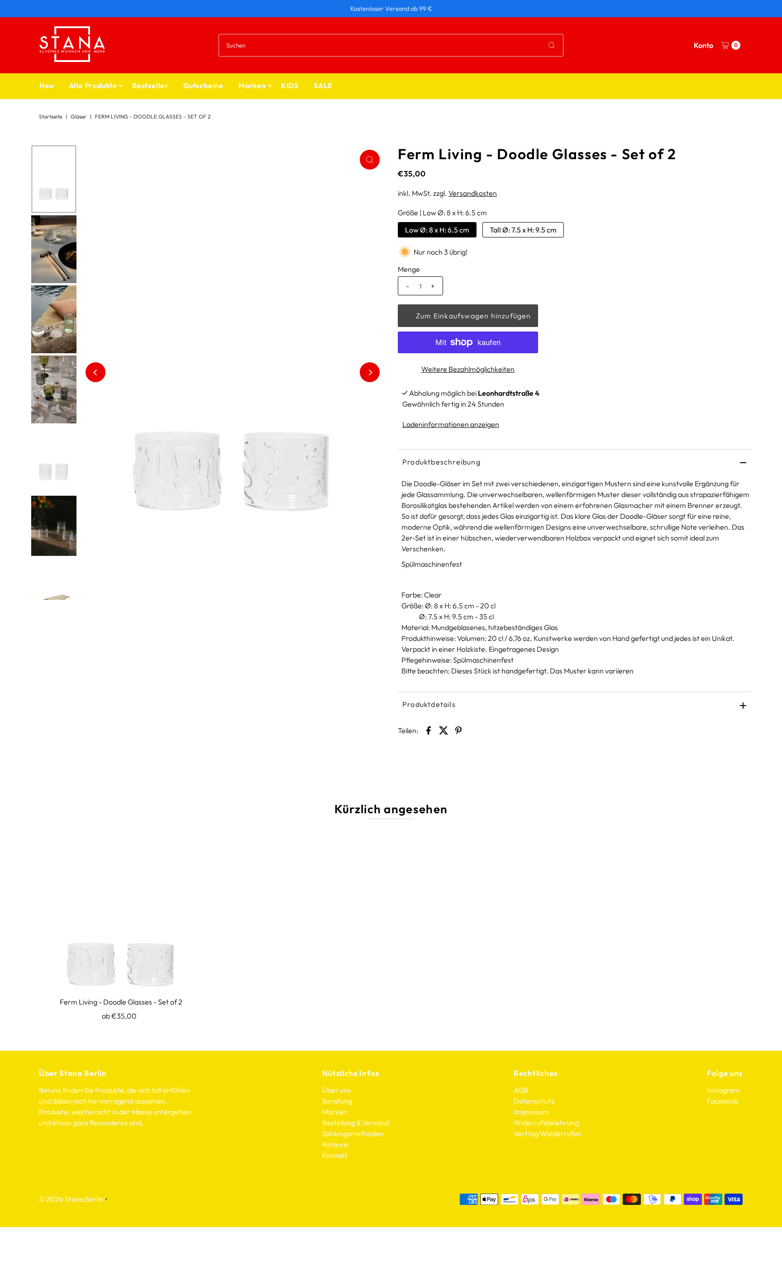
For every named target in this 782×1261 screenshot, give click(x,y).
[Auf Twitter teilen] (443, 729)
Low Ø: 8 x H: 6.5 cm (437, 229)
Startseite (50, 116)
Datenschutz (534, 1100)
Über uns (336, 1090)
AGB (521, 1090)
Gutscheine (203, 85)
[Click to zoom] (370, 160)
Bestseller (150, 85)
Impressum (531, 1111)
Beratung (337, 1100)
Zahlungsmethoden (353, 1133)
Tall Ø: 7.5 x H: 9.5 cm (523, 229)
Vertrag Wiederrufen (548, 1133)
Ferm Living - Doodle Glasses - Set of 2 (121, 1001)
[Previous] (95, 372)
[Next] (370, 372)
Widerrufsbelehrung (546, 1122)
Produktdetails (429, 704)
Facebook (723, 1100)
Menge (409, 269)
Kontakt (335, 1155)
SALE (323, 85)
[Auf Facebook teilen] (428, 729)
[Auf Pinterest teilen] (458, 729)
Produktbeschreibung (441, 461)
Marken (252, 85)
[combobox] (391, 45)
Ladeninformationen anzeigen (450, 424)
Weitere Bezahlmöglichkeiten (468, 369)
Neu (46, 85)
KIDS (290, 85)
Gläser (78, 116)
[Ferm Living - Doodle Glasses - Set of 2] (121, 910)
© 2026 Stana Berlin (71, 1199)
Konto (703, 45)
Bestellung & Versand (355, 1122)
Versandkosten (472, 193)
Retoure (335, 1144)
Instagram (723, 1090)
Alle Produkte (93, 85)
